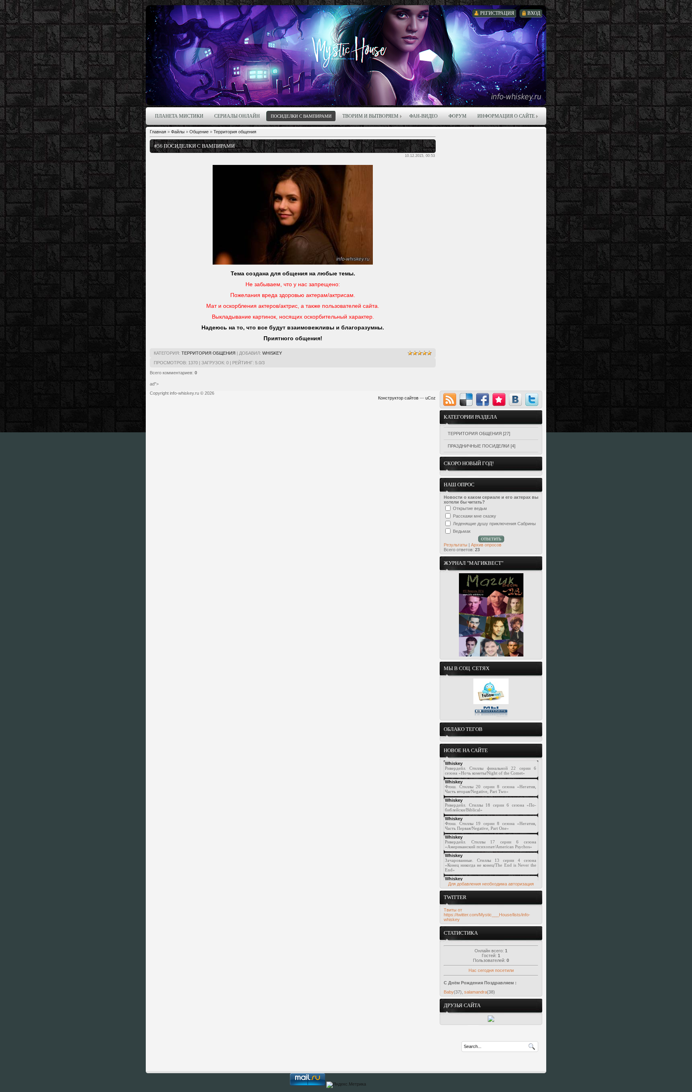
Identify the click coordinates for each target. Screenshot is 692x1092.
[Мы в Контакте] (491, 715)
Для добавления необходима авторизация (491, 883)
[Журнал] (491, 654)
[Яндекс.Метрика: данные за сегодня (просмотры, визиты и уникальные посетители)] (346, 1085)
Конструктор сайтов (398, 397)
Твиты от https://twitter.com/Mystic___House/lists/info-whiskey (487, 914)
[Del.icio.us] (466, 399)
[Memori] (499, 399)
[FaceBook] (482, 399)
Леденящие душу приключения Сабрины (494, 523)
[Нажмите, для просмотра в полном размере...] (293, 263)
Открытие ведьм (470, 508)
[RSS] (449, 399)
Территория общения (234, 131)
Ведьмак (462, 531)
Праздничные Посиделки (478, 446)
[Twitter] (531, 399)
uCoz (430, 397)
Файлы (178, 131)
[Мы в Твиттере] (491, 702)
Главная (158, 131)
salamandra (475, 992)
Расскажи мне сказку (474, 516)
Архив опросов (486, 544)
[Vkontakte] (515, 399)
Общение (199, 131)
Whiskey (272, 353)
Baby (449, 992)
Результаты (455, 544)
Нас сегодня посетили (491, 970)
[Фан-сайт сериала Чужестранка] (491, 1020)
